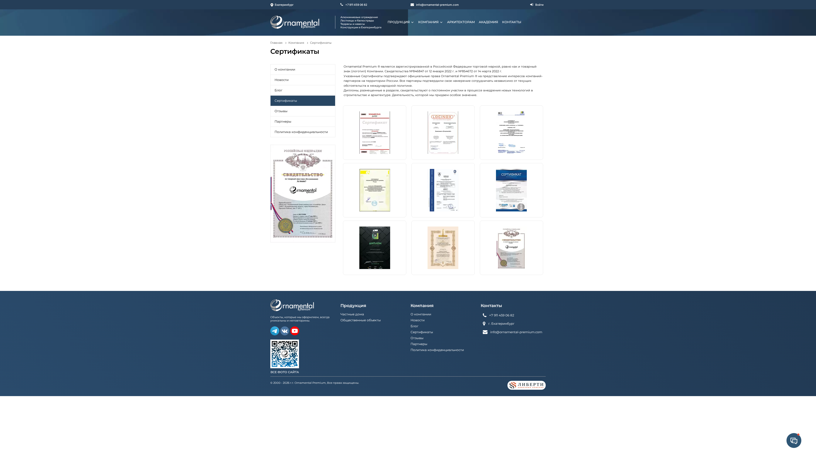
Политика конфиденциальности (301, 132)
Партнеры (283, 121)
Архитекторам (461, 22)
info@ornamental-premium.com (437, 4)
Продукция (399, 22)
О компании (285, 69)
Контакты (511, 22)
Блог (278, 90)
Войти (539, 4)
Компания (428, 22)
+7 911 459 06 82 (356, 4)
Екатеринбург (284, 4)
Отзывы (281, 111)
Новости (282, 80)
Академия (488, 22)
